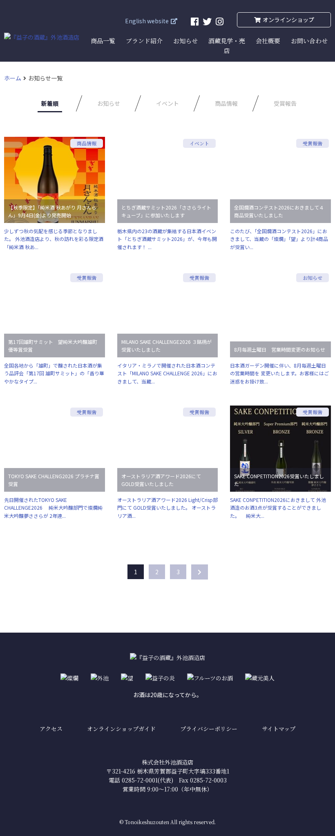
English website (147, 21)
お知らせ (185, 40)
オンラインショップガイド (121, 729)
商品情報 (226, 103)
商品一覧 (103, 40)
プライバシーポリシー (208, 729)
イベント (167, 103)
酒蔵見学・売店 (226, 45)
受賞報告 (285, 103)
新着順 (49, 103)
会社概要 (268, 40)
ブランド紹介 (144, 40)
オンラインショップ (288, 20)
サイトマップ (278, 729)
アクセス (51, 729)
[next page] (199, 572)
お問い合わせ (309, 40)
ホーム (12, 78)
